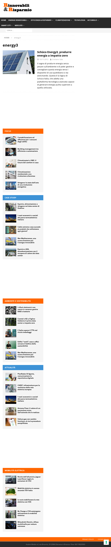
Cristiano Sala (57, 59)
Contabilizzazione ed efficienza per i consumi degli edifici (27, 139)
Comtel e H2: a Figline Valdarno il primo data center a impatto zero (27, 321)
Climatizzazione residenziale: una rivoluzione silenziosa (26, 174)
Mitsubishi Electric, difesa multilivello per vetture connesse (28, 524)
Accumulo (92, 20)
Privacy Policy (88, 539)
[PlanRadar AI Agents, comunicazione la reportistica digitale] (10, 377)
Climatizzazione (63, 20)
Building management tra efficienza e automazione (28, 150)
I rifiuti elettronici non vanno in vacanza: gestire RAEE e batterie (28, 309)
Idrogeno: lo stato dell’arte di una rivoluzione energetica (28, 184)
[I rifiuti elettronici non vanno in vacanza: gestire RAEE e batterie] (10, 310)
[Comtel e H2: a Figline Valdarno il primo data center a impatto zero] (10, 322)
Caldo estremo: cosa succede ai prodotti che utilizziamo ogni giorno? (29, 229)
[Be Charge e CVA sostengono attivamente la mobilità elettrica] (10, 514)
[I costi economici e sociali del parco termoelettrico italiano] (10, 218)
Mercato (19, 25)
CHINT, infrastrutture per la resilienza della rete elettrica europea (29, 387)
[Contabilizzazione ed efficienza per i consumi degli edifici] (10, 140)
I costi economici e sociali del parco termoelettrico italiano (28, 217)
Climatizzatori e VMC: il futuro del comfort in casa (28, 161)
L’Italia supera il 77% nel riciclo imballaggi (27, 331)
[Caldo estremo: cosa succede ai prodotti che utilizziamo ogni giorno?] (10, 230)
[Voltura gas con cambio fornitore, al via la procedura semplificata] (10, 422)
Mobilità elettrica (15, 470)
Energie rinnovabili (17, 20)
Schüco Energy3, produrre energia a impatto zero (54, 53)
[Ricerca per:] (18, 30)
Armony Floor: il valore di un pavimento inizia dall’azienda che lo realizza (29, 410)
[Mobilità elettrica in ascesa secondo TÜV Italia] (10, 491)
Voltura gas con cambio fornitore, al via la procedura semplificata (29, 421)
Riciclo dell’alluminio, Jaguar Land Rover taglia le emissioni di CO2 (29, 479)
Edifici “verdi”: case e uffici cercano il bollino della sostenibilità (28, 344)
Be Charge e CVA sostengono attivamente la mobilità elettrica (29, 513)
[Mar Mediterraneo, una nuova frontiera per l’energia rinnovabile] (10, 241)
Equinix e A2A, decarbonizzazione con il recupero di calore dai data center (28, 252)
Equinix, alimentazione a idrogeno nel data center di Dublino (28, 206)
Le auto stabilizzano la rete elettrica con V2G (28, 501)
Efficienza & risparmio (41, 20)
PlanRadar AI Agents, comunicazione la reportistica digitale (26, 376)
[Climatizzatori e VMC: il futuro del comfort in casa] (10, 163)
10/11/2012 (43, 59)
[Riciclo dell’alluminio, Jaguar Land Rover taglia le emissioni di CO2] (10, 480)
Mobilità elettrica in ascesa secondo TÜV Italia (28, 489)
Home (3, 20)
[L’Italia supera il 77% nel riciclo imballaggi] (10, 333)
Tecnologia (79, 20)
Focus (8, 131)
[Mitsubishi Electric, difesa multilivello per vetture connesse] (10, 525)
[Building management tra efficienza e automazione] (10, 152)
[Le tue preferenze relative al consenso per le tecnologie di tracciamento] (106, 542)
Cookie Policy (103, 539)
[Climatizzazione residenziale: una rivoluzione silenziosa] (10, 175)
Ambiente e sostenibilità (18, 301)
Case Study (10, 197)
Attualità (10, 367)
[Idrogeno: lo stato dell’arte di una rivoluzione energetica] (10, 186)
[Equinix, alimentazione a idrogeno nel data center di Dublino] (10, 207)
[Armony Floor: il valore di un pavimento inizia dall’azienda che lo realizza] (10, 411)
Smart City (6, 25)
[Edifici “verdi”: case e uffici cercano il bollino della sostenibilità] (10, 345)
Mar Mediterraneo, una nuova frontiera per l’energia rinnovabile (27, 240)
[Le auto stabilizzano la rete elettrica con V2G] (10, 503)
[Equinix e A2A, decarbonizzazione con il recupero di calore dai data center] (10, 252)
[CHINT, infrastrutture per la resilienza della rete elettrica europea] (10, 388)
